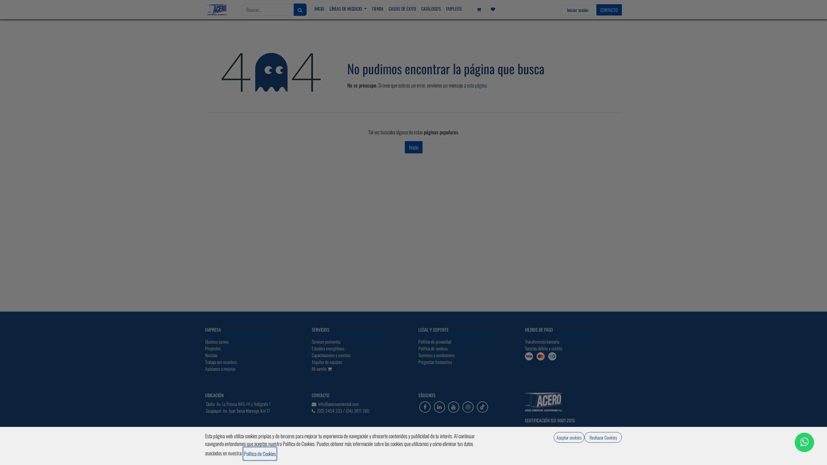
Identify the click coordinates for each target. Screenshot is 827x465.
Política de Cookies (260, 454)
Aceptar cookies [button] (569, 437)
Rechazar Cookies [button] (603, 437)
